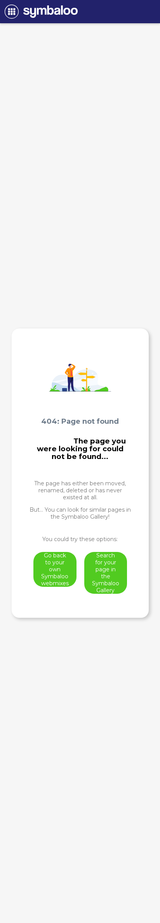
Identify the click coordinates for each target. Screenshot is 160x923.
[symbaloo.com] (40, 11)
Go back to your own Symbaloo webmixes (55, 569)
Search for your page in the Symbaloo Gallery (105, 573)
